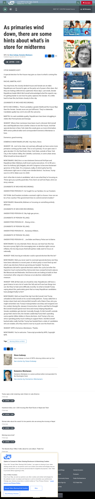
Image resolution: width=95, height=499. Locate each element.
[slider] (13, 9)
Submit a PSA (57, 486)
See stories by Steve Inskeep (25, 361)
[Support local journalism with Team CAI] (77, 28)
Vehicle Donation (78, 470)
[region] (29, 475)
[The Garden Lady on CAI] (77, 54)
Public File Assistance (79, 478)
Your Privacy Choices (12, 493)
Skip (36, 488)
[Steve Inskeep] (8, 359)
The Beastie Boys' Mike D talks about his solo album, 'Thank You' (23, 449)
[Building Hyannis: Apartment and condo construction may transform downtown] (77, 143)
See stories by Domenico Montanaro (28, 379)
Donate (87, 3)
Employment (57, 474)
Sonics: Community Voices (61, 478)
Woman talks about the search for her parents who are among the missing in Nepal (28, 421)
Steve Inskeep (14, 55)
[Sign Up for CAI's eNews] (77, 85)
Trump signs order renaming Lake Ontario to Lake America (20, 394)
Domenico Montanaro (25, 55)
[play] (5, 9)
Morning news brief (8, 435)
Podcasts (76, 474)
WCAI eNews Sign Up (59, 482)
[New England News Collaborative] (77, 116)
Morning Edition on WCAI (17, 341)
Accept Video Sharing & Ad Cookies (16, 488)
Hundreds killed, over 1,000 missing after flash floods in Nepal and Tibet (25, 408)
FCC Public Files (77, 482)
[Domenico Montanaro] (8, 375)
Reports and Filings (58, 470)
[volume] (10, 9)
